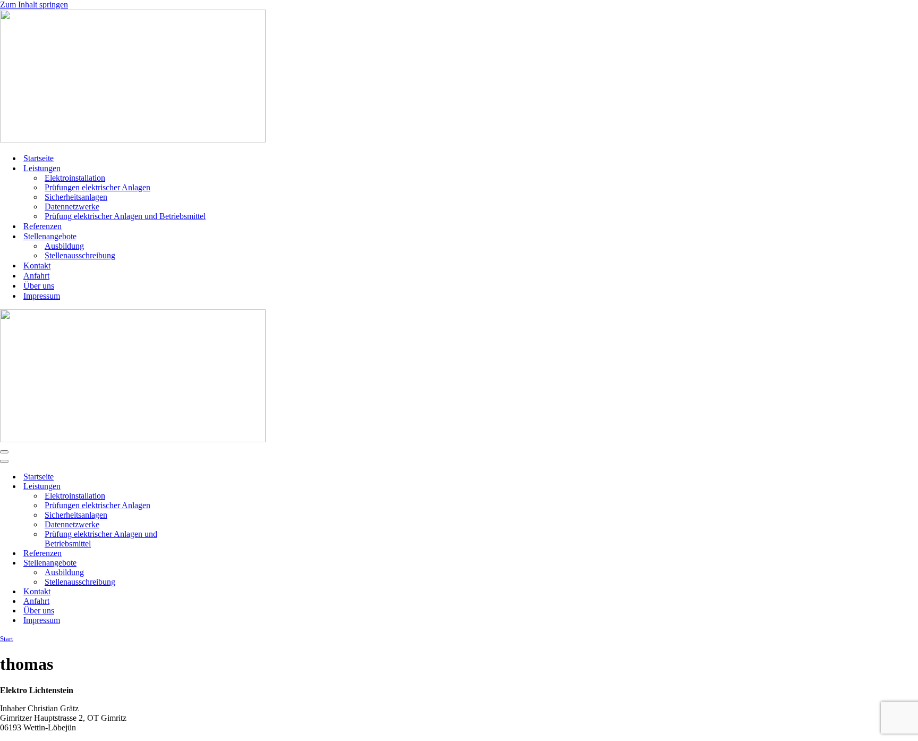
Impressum (41, 295)
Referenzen (42, 226)
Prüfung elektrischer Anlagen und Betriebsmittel (125, 216)
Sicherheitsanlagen (76, 196)
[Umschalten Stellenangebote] (186, 563)
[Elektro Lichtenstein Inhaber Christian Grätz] (133, 139)
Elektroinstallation (75, 177)
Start (6, 639)
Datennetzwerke (72, 206)
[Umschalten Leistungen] (186, 486)
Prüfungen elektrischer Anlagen (97, 187)
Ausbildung (64, 245)
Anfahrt (36, 275)
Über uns (38, 285)
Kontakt (36, 265)
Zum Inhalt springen (34, 4)
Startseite (38, 158)
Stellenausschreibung (80, 255)
